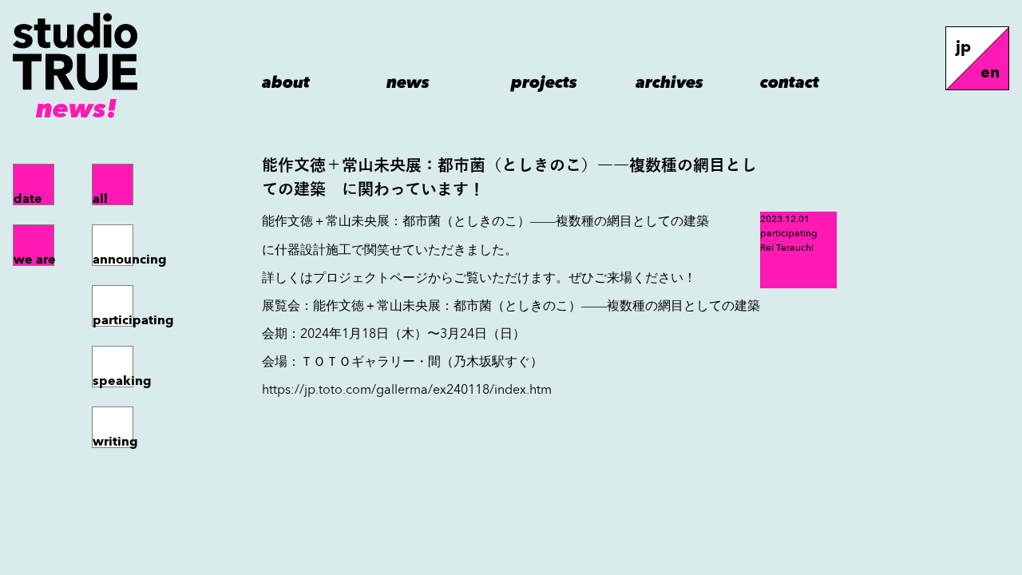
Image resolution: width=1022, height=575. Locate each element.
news (408, 81)
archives (669, 81)
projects (544, 81)
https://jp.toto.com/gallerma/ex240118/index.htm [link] (407, 389)
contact (789, 81)
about (286, 81)
